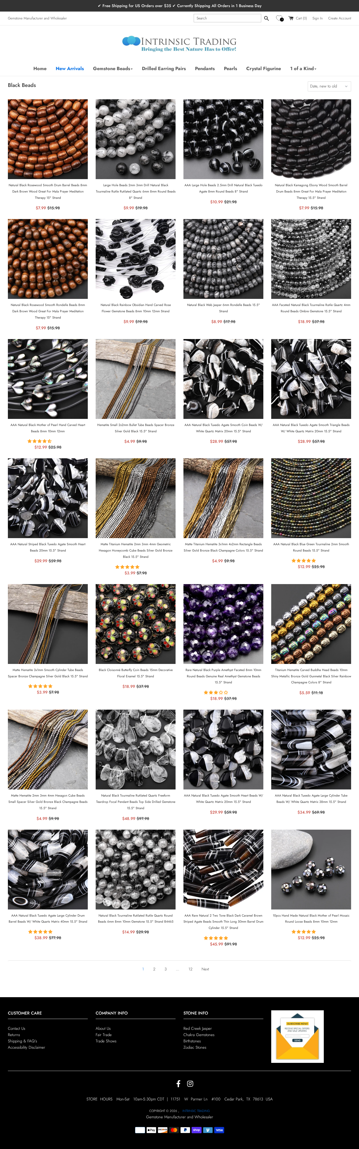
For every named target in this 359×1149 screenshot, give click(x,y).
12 (191, 969)
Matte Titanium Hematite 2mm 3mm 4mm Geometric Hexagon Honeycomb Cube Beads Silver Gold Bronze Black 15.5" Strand (135, 550)
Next (205, 969)
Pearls (230, 68)
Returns (14, 1035)
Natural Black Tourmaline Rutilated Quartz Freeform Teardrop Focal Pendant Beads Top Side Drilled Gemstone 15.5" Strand (135, 801)
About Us (103, 1028)
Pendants (205, 68)
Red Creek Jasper (197, 1028)
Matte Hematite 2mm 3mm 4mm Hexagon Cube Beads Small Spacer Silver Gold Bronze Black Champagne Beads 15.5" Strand (48, 801)
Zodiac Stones (194, 1047)
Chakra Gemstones (198, 1035)
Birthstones (192, 1041)
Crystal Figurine (263, 68)
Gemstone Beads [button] (111, 68)
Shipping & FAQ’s (22, 1041)
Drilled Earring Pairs (164, 68)
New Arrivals (70, 68)
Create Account (339, 18)
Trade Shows (106, 1041)
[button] (280, 18)
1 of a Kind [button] (302, 68)
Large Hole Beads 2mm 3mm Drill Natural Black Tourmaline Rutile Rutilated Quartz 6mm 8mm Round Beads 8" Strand (136, 191)
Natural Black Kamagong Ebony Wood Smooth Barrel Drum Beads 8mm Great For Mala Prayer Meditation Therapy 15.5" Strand (311, 191)
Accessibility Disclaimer (26, 1047)
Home (40, 68)
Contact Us (16, 1028)
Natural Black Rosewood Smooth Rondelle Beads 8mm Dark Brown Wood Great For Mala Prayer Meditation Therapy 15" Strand (48, 311)
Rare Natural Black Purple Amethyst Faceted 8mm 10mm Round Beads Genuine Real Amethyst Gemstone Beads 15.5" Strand (223, 676)
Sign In (317, 18)
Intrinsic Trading (196, 1111)
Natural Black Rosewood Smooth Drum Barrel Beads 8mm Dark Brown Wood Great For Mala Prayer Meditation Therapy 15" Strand (48, 191)
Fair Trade (104, 1035)
